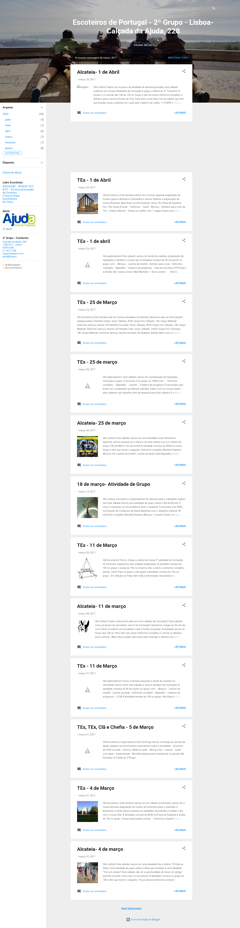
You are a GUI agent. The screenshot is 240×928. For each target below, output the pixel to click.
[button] (184, 71)
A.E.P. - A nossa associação (18, 189)
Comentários (14, 267)
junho (8, 119)
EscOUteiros (10, 198)
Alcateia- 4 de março (100, 849)
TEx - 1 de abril (93, 241)
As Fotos (8, 201)
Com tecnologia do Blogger (145, 919)
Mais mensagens (131, 908)
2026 (5, 114)
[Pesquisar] (214, 9)
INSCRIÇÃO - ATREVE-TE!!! (18, 186)
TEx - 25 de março (97, 362)
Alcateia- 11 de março (101, 606)
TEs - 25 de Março (97, 302)
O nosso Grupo (11, 195)
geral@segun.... (11, 256)
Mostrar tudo (178, 57)
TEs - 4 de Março (95, 788)
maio (8, 125)
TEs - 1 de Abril (94, 180)
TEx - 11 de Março (97, 666)
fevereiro (10, 142)
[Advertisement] (205, 103)
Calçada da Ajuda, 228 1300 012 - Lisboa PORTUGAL (14, 244)
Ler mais (180, 112)
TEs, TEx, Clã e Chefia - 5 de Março (115, 727)
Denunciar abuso (12, 172)
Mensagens (13, 264)
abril (7, 131)
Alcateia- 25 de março (101, 423)
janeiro (9, 148)
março (8, 136)
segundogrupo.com (13, 253)
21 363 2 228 (9, 250)
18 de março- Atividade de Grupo (113, 484)
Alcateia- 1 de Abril (98, 72)
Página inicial (143, 45)
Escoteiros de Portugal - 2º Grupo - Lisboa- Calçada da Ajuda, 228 (143, 26)
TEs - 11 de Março (97, 545)
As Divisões (10, 192)
